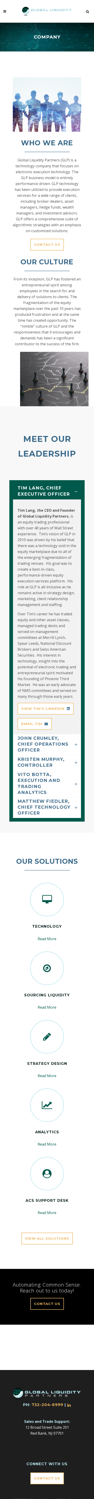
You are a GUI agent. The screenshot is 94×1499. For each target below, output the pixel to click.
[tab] (47, 491)
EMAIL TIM (31, 724)
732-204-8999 (47, 1404)
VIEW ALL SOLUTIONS (47, 1238)
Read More (47, 938)
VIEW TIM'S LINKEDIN (43, 708)
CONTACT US (47, 244)
